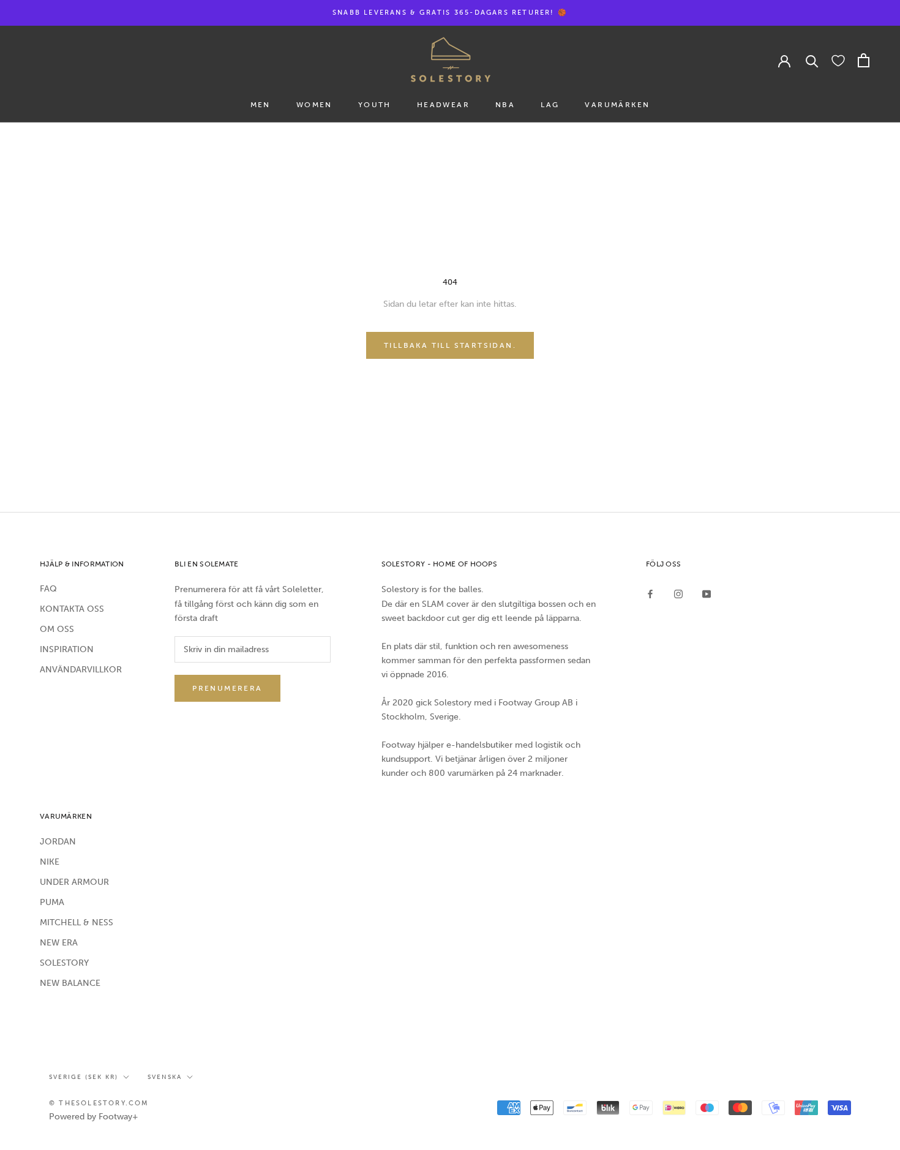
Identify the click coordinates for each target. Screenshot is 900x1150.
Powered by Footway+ (93, 1116)
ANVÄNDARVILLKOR (81, 669)
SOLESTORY (64, 963)
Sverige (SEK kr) (83, 1077)
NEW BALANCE (70, 983)
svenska (165, 1077)
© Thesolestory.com (99, 1103)
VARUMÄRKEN (617, 104)
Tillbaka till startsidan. (450, 345)
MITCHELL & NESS (76, 922)
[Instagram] (678, 593)
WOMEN (314, 104)
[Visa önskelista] (838, 60)
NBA (505, 104)
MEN (260, 104)
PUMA (52, 902)
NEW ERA (59, 943)
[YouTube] (706, 593)
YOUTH (374, 104)
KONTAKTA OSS (72, 609)
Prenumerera (227, 688)
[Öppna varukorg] (863, 60)
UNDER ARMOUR (74, 882)
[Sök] (812, 60)
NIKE (49, 862)
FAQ (48, 589)
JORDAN (58, 841)
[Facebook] (650, 593)
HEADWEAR (443, 104)
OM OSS (57, 629)
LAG (550, 104)
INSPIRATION (67, 649)
